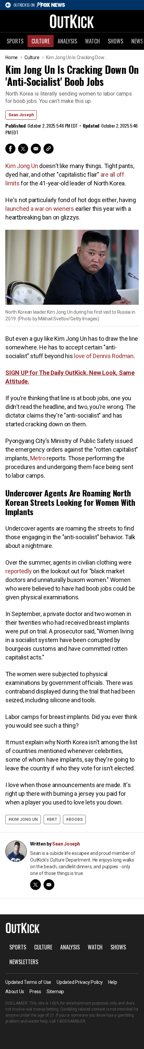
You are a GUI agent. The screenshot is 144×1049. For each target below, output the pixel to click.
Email (36, 149)
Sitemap (55, 991)
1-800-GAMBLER (71, 1021)
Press (35, 991)
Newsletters (23, 962)
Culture (40, 41)
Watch (92, 41)
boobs (76, 819)
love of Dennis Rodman (104, 355)
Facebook (10, 149)
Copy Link (49, 149)
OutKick (72, 21)
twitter (35, 884)
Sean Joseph (21, 115)
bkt (53, 819)
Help (112, 982)
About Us (14, 991)
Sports (15, 41)
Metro (38, 458)
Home (11, 57)
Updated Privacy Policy (80, 982)
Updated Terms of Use (28, 982)
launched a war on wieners (39, 208)
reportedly (18, 571)
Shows (115, 41)
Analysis (67, 41)
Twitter (23, 149)
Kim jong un (24, 819)
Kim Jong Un (21, 165)
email (49, 884)
